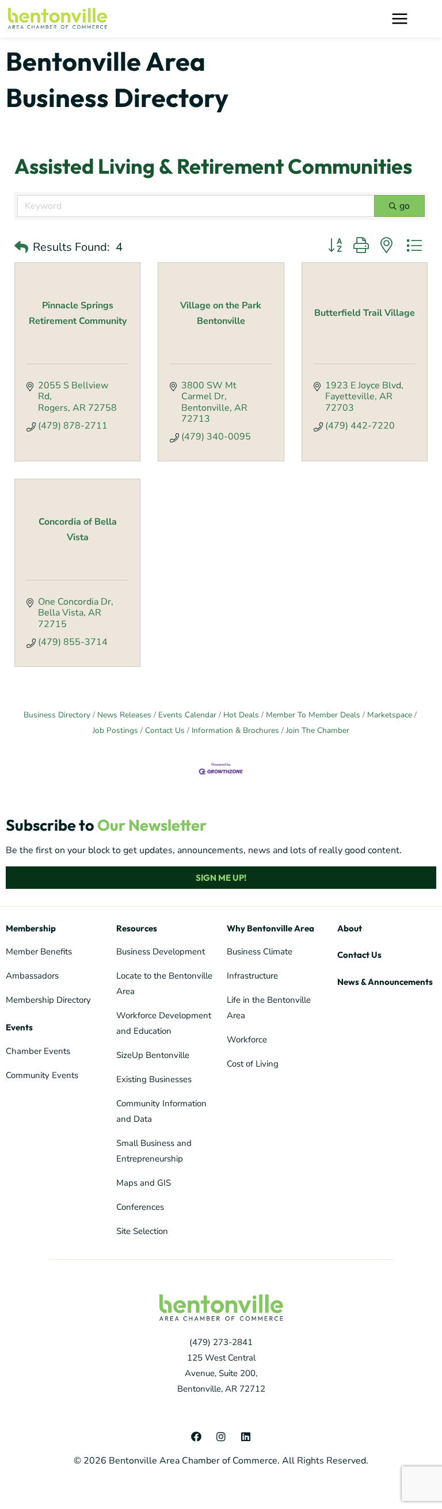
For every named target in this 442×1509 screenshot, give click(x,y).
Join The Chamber (317, 730)
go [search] (404, 206)
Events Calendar (187, 714)
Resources (136, 928)
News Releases (124, 714)
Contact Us (165, 730)
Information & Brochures (235, 730)
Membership (31, 928)
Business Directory (57, 714)
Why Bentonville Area (270, 928)
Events (19, 1027)
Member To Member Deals (313, 714)
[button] (428, 19)
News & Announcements (385, 981)
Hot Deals (241, 714)
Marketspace (389, 714)
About (349, 928)
